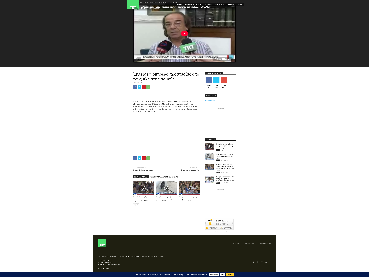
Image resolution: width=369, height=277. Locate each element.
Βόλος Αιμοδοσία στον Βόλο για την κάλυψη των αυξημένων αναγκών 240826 (225, 179)
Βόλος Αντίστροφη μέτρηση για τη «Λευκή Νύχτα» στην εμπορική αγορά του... (225, 146)
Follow (216, 77)
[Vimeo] (262, 262)
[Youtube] (266, 262)
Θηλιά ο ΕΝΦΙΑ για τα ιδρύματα (143, 170)
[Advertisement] (166, 95)
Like (208, 77)
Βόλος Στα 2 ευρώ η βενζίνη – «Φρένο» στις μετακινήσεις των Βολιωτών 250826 (165, 199)
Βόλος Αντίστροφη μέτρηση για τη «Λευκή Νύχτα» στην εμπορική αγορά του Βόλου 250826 (143, 199)
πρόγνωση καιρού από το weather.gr (219, 231)
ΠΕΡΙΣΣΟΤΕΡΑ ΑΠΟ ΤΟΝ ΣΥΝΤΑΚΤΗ (164, 177)
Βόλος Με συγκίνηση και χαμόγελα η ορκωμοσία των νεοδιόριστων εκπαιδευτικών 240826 (189, 199)
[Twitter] (139, 87)
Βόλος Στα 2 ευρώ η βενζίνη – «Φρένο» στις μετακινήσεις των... (225, 156)
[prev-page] (134, 204)
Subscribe (224, 77)
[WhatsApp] (148, 87)
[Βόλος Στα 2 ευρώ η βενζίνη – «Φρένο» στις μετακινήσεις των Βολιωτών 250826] (166, 188)
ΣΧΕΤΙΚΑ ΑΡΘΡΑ (141, 177)
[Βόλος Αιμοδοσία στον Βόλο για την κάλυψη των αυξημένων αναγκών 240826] (209, 179)
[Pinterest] (144, 87)
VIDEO (135, 194)
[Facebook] (135, 87)
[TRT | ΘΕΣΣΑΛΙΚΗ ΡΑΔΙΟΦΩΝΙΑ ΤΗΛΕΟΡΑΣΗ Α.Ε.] (144, 4)
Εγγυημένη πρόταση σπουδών (190, 170)
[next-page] (137, 204)
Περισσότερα (210, 101)
